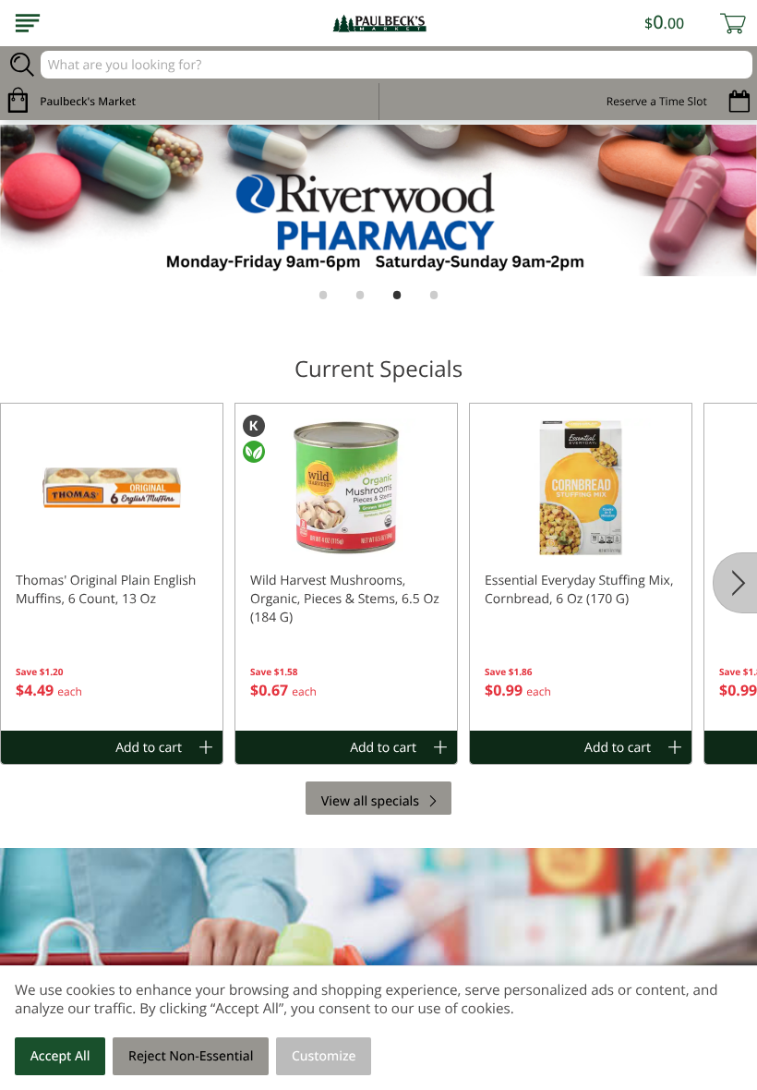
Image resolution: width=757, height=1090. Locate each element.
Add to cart (148, 748)
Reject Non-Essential (190, 1056)
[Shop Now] (27, 23)
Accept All (60, 1056)
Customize (324, 1056)
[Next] (735, 582)
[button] (111, 567)
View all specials (370, 801)
